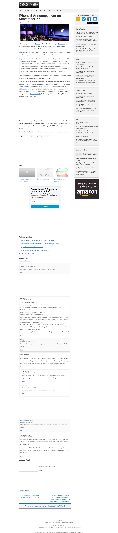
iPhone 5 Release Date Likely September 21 (35, 250)
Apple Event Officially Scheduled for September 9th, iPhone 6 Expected (26, 179)
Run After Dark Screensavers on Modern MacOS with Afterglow (87, 127)
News (50, 11)
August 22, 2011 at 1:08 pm (29, 387)
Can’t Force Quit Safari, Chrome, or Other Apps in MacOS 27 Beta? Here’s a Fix (86, 40)
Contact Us (57, 522)
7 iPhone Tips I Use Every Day (84, 36)
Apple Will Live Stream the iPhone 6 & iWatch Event (43, 178)
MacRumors (22, 52)
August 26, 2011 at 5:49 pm (27, 300)
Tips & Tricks (43, 11)
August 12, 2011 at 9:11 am (27, 436)
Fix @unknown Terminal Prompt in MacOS (85, 167)
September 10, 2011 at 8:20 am (28, 266)
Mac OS (27, 11)
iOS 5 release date (24, 86)
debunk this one (49, 132)
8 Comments (30, 22)
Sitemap (71, 522)
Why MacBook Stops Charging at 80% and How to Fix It (86, 159)
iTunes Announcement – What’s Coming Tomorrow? (38, 240)
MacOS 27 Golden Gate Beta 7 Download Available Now (84, 67)
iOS (54, 11)
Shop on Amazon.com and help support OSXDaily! (45, 505)
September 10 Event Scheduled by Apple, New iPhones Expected (62, 179)
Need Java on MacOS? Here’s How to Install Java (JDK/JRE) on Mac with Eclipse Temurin (86, 172)
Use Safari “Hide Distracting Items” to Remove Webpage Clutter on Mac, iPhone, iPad (86, 50)
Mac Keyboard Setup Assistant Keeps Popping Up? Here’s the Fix (86, 163)
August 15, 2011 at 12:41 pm (29, 373)
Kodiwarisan (61, 44)
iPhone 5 (37, 44)
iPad (37, 11)
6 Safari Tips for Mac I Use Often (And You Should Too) (86, 45)
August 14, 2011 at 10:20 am (27, 356)
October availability (35, 94)
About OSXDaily (49, 522)
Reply (21, 272)
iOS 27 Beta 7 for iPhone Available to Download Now (86, 71)
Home (21, 11)
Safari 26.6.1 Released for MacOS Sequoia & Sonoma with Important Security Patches (85, 76)
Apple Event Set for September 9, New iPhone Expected (86, 63)
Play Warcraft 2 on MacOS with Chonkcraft (84, 123)
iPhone (32, 11)
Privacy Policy (64, 522)
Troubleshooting (61, 11)
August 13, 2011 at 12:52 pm (27, 422)
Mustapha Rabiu (25, 420)
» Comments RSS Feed (24, 261)
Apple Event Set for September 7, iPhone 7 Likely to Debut (40, 244)
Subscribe (45, 206)
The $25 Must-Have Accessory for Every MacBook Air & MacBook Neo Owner (87, 32)
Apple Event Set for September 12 (32, 247)
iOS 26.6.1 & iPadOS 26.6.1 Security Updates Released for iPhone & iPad (86, 81)
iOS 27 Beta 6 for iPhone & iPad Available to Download (84, 105)
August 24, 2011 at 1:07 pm (27, 341)
